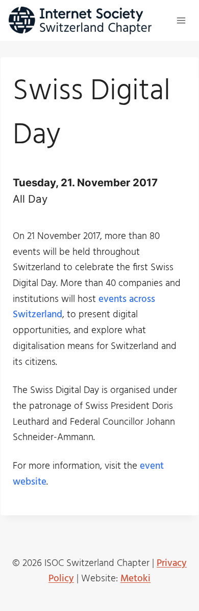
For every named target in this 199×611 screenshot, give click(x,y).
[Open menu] (180, 20)
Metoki (135, 578)
